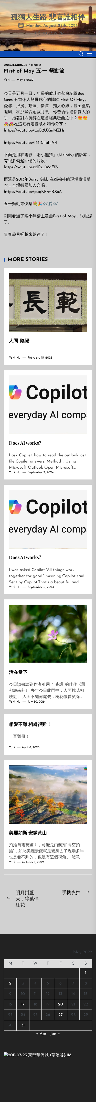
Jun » (55, 1034)
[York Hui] (37, 1055)
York (7, 79)
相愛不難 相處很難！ (30, 724)
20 (60, 1004)
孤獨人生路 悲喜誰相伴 (48, 17)
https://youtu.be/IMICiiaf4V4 (30, 143)
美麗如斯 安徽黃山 (28, 833)
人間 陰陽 (19, 340)
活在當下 (18, 672)
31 (23, 1025)
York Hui (15, 357)
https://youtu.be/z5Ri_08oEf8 (31, 167)
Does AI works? (25, 443)
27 (60, 1015)
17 (23, 1004)
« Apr (41, 1034)
